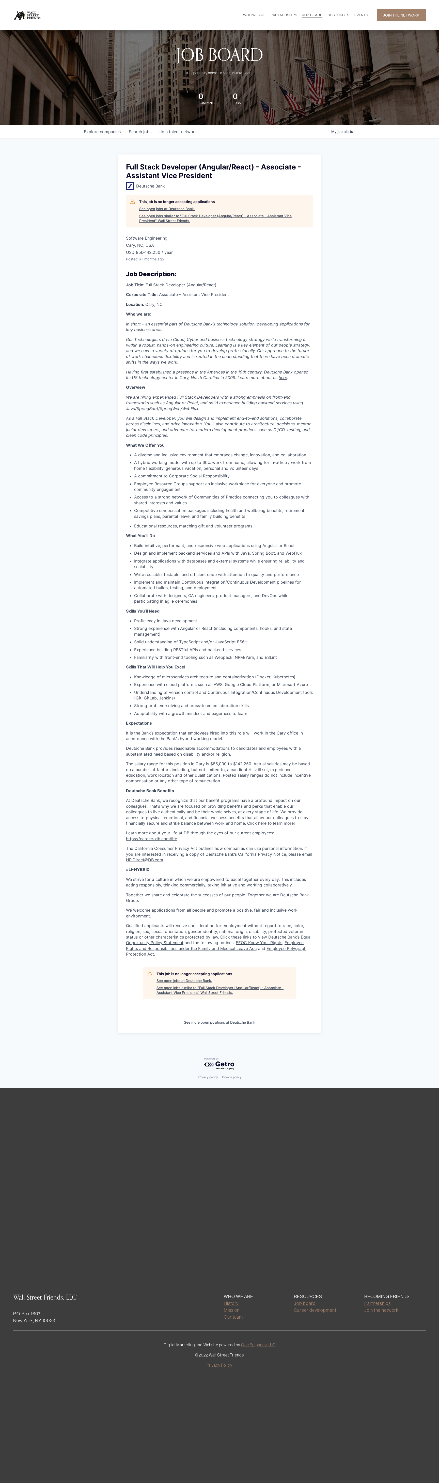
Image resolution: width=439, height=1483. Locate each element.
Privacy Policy (219, 1365)
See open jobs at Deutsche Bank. (167, 209)
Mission (232, 1310)
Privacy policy (208, 1077)
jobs (140, 131)
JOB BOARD (312, 15)
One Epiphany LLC (258, 1344)
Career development (315, 1310)
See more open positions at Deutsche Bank (219, 1022)
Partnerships (377, 1303)
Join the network (381, 1310)
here (262, 823)
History (231, 1303)
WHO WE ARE (254, 15)
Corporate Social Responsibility (199, 475)
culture (162, 879)
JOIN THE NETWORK (401, 15)
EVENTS (361, 15)
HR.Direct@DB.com (144, 859)
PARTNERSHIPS (284, 15)
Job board (305, 1303)
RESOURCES (338, 15)
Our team (233, 1317)
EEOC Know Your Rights (259, 942)
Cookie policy (232, 1077)
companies (102, 131)
